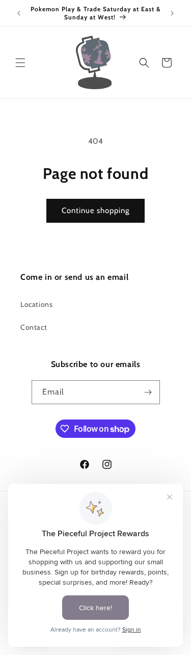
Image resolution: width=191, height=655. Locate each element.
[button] (20, 62)
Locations (36, 304)
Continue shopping (95, 210)
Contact (33, 327)
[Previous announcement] (19, 13)
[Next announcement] (172, 13)
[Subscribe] (148, 392)
